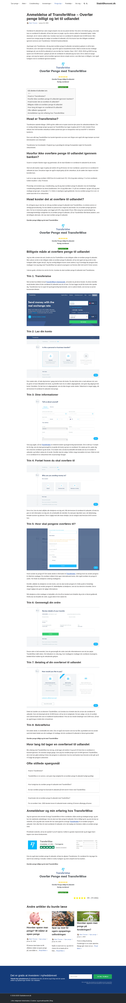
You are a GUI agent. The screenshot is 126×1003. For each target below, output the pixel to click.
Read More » (43, 950)
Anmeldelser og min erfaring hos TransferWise (46, 113)
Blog (51, 1001)
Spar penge (42, 939)
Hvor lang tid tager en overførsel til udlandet (45, 107)
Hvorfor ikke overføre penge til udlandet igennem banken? (51, 99)
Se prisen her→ (63, 87)
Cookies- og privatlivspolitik (40, 1001)
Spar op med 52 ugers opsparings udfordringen (61, 931)
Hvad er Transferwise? (37, 96)
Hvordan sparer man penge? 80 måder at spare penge (37, 930)
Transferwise (46, 445)
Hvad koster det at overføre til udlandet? (43, 102)
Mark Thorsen (33, 23)
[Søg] (86, 3)
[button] (26, 3)
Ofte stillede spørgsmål (37, 110)
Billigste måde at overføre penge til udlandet (45, 105)
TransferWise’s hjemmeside (55, 282)
